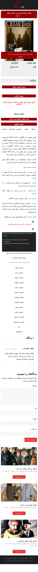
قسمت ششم (19, 295)
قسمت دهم (19, 315)
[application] (19, 244)
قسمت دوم (19, 275)
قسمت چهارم (19, 285)
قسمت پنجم (19, 290)
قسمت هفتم (19, 300)
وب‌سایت (34, 432)
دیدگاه (34, 389)
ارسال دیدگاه (31, 443)
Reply (32, 366)
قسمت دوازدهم (19, 325)
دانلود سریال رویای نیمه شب (26, 472)
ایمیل (34, 422)
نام (35, 411)
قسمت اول (19, 271)
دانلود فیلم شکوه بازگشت (27, 549)
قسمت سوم (19, 280)
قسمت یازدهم (19, 320)
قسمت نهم (19, 310)
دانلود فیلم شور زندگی (28, 510)
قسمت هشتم (19, 305)
